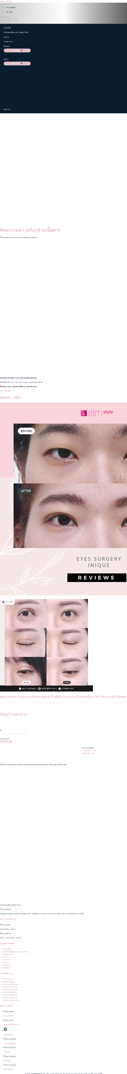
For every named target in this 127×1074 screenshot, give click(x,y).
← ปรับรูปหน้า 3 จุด (89, 750)
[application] (12, 46)
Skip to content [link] (5, 1)
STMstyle (7, 1052)
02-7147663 (8, 1016)
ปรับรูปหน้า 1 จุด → (89, 753)
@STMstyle (8, 1035)
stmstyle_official (10, 1043)
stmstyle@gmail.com (11, 1024)
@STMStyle (8, 1069)
